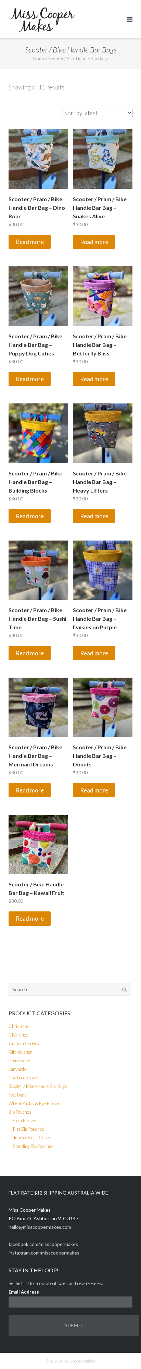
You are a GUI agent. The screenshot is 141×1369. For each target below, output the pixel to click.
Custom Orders (24, 1043)
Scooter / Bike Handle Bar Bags (38, 1086)
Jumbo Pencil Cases (32, 1137)
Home (39, 58)
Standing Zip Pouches (33, 1146)
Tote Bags (18, 1095)
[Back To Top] (124, 1352)
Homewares (20, 1060)
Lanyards (17, 1069)
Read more (30, 241)
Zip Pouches (20, 1112)
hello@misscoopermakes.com (40, 1227)
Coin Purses (24, 1120)
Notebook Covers (25, 1077)
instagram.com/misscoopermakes (44, 1253)
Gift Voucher (20, 1052)
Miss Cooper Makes (77, 1361)
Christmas (19, 1026)
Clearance (18, 1035)
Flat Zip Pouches (28, 1129)
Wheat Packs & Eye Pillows (34, 1103)
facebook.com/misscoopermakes (43, 1244)
